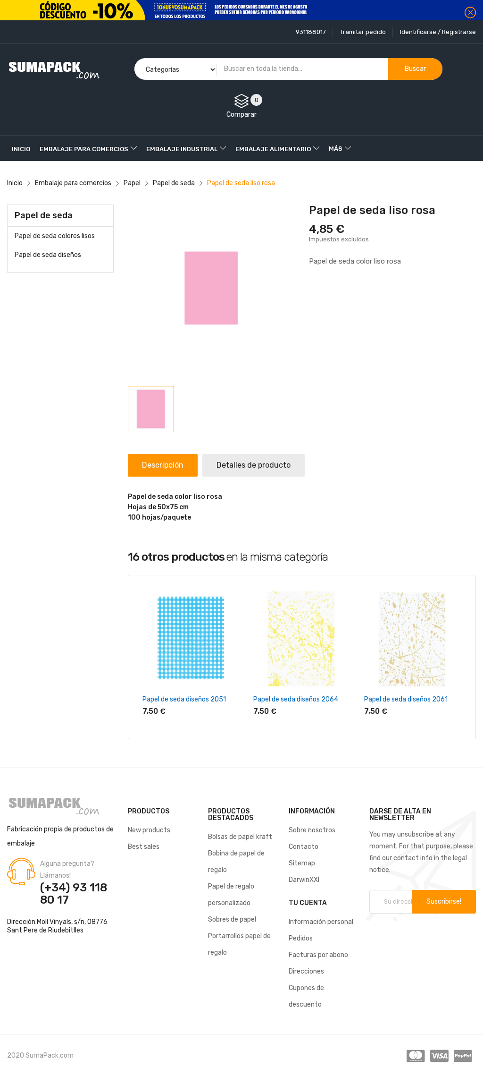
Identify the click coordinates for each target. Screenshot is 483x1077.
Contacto (303, 847)
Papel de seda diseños (48, 255)
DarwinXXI (304, 880)
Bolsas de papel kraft (240, 837)
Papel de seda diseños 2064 (295, 699)
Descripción (162, 465)
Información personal (321, 922)
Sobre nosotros (312, 830)
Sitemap (302, 863)
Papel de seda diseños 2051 (184, 699)
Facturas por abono (318, 955)
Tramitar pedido (363, 31)
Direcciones (306, 971)
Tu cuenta (308, 903)
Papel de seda (44, 215)
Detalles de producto (254, 465)
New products (149, 830)
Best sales (143, 847)
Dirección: (22, 922)
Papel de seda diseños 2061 (406, 699)
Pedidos (301, 938)
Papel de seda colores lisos (55, 236)
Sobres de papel (232, 919)
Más (335, 148)
